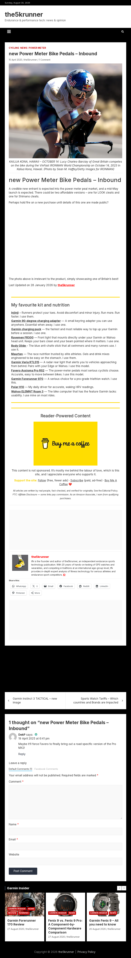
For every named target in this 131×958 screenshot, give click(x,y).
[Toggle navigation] (9, 31)
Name (14, 824)
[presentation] (119, 888)
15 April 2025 (15, 59)
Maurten (17, 354)
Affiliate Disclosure (27, 494)
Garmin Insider (18, 888)
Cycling (14, 47)
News (23, 47)
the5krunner (24, 14)
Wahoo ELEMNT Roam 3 (27, 391)
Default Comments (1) (20, 769)
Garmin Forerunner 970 (27, 378)
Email (13, 839)
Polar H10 (17, 387)
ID (64, 574)
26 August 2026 (97, 929)
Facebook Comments (46, 769)
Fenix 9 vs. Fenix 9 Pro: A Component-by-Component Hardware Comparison (65, 926)
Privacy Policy (86, 952)
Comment (16, 781)
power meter (37, 47)
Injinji (15, 312)
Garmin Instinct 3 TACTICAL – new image (35, 700)
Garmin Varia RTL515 (25, 362)
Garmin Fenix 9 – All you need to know (103, 922)
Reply (22, 754)
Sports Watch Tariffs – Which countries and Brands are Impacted (95, 700)
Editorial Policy (109, 490)
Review (12, 913)
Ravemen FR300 (22, 337)
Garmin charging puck (26, 329)
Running (24, 913)
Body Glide (19, 345)
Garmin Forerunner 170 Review (21, 922)
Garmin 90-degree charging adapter (36, 320)
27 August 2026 (15, 929)
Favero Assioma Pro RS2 (27, 370)
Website (14, 854)
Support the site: (25, 480)
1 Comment (44, 59)
